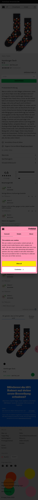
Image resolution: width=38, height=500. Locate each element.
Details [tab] (19, 234)
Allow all (19, 263)
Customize (18, 269)
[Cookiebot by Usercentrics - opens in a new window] (28, 229)
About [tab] (31, 234)
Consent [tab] (6, 234)
